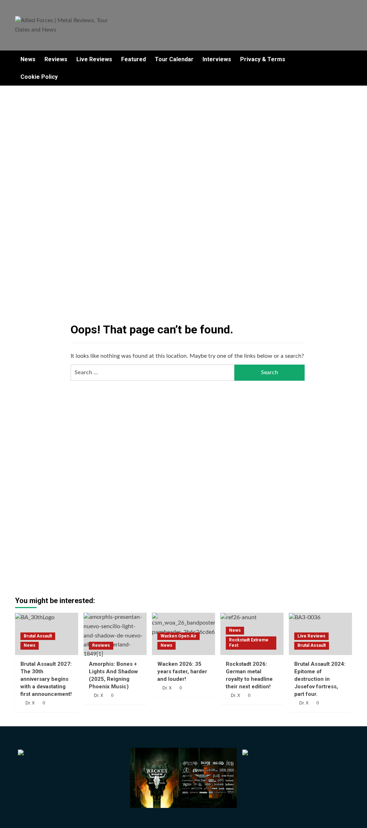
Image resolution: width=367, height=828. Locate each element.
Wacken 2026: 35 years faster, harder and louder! (182, 671)
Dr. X (30, 703)
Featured (133, 59)
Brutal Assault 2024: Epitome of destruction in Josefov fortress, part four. (319, 679)
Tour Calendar (174, 59)
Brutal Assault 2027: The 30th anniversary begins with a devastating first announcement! (46, 679)
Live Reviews (94, 59)
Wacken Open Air (178, 636)
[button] (347, 68)
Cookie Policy (39, 76)
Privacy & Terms (262, 59)
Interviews (216, 59)
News (27, 59)
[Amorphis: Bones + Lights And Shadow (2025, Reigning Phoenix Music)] (115, 634)
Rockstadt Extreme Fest (248, 642)
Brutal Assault (38, 636)
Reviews (55, 59)
